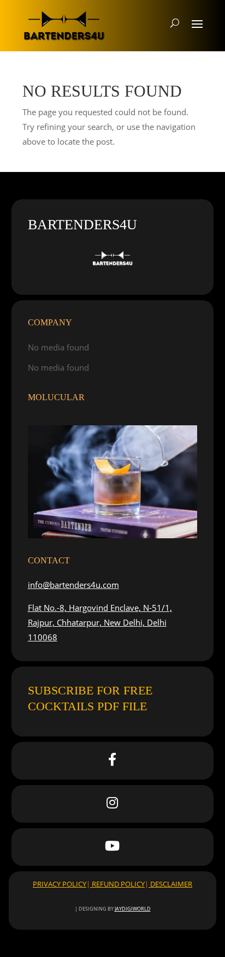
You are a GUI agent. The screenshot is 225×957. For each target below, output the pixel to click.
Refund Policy (117, 884)
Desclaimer (170, 884)
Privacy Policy (59, 884)
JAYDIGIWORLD (133, 908)
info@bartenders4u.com (73, 584)
